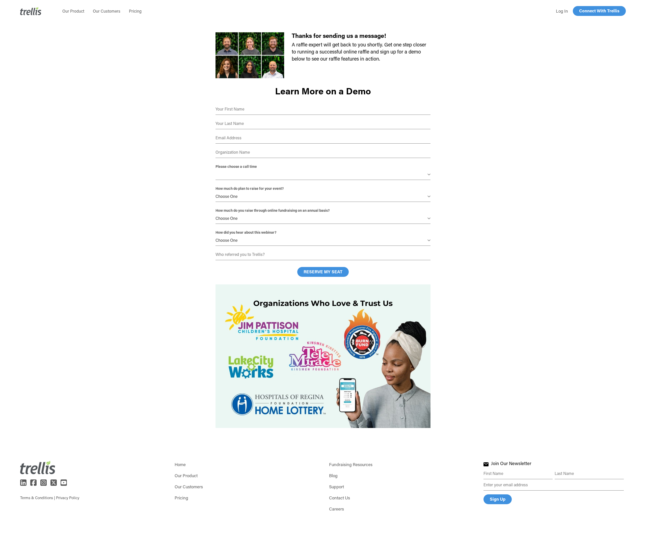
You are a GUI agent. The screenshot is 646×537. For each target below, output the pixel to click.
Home (180, 464)
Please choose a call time (236, 166)
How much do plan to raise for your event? (250, 188)
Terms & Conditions (36, 497)
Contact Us (339, 497)
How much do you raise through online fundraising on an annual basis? (273, 210)
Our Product (186, 475)
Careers (336, 509)
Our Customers (189, 486)
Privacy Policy (67, 497)
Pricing (181, 497)
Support (336, 486)
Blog (333, 475)
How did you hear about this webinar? (246, 232)
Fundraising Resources (350, 464)
